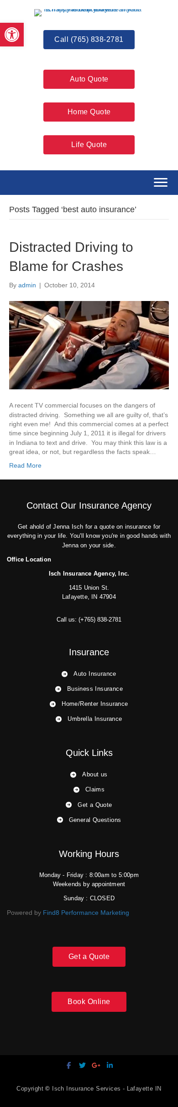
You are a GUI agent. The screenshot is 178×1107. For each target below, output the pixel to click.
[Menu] (160, 182)
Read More (25, 465)
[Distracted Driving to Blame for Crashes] (89, 344)
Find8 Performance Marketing (86, 912)
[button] (12, 34)
